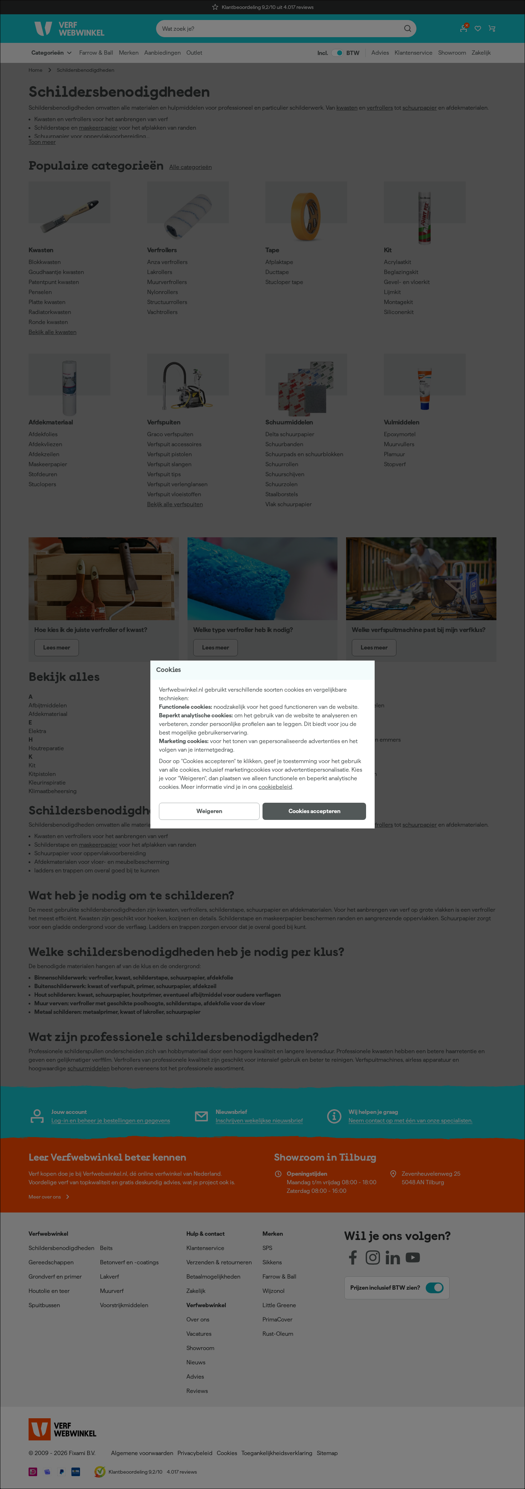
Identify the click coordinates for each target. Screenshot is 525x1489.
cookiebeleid (275, 787)
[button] (314, 811)
